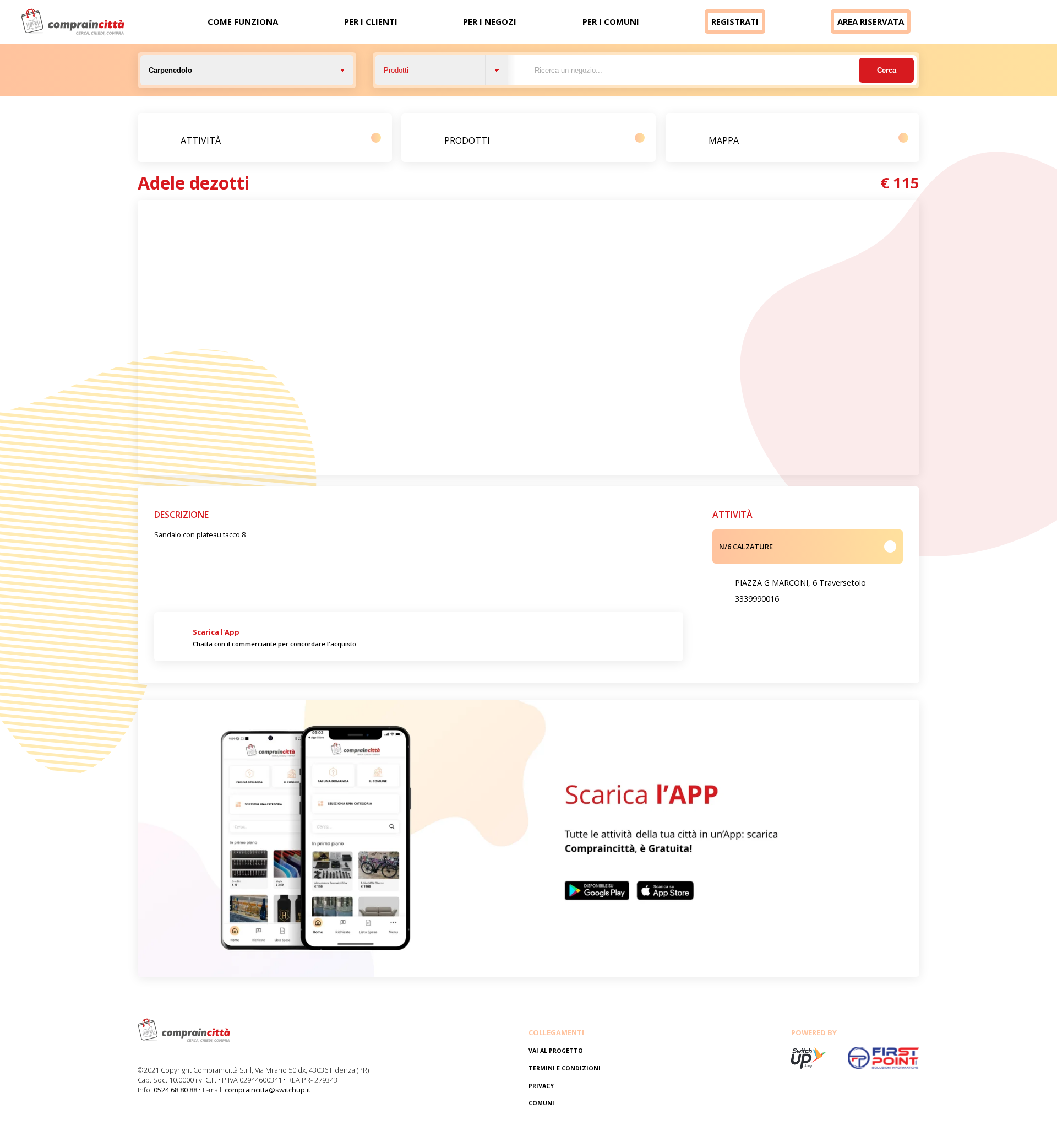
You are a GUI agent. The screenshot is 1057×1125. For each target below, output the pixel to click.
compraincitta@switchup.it (267, 1090)
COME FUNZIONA (243, 21)
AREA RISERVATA (870, 21)
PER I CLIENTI (370, 21)
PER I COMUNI (610, 21)
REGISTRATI (735, 21)
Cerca (886, 70)
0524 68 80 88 (175, 1090)
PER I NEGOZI (489, 21)
